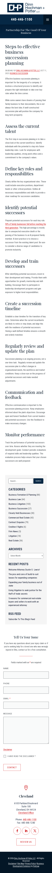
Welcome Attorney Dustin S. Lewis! (24, 569)
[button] (47, 19)
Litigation (13, 536)
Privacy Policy (30, 863)
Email (7, 698)
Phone (6, 683)
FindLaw (36, 866)
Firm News (13, 531)
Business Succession (19, 73)
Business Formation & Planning (22, 494)
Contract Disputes (16, 522)
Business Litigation (17, 504)
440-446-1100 (21, 19)
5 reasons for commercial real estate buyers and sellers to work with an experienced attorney (25, 602)
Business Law (15, 499)
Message (7, 713)
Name (6, 668)
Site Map (20, 863)
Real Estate (14, 540)
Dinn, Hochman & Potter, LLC (28, 70)
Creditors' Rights (16, 526)
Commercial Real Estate (19, 517)
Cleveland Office (26, 812)
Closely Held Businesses (19, 513)
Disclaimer (7, 749)
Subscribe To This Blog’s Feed (22, 619)
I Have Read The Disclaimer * (21, 756)
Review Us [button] (26, 842)
